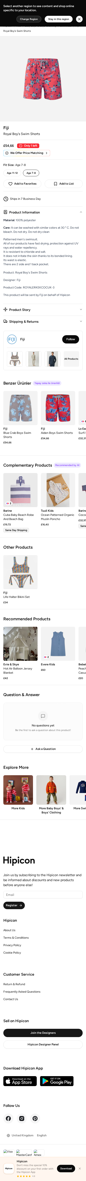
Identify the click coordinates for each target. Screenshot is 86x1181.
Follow (70, 339)
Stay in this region (58, 19)
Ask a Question (45, 749)
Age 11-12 (12, 173)
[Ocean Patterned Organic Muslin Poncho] (58, 490)
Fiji (6, 127)
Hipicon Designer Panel (43, 1044)
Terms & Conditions (16, 937)
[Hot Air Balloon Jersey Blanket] (20, 644)
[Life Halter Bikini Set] (20, 572)
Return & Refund (14, 984)
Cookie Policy (12, 952)
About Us (9, 930)
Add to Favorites (25, 183)
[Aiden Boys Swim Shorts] (58, 408)
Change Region (29, 19)
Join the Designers (43, 1033)
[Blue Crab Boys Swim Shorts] (20, 408)
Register (11, 905)
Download (66, 1168)
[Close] (80, 1168)
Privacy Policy (12, 945)
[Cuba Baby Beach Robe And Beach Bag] (20, 490)
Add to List (66, 183)
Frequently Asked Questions (21, 991)
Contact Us (10, 999)
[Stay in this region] (79, 19)
